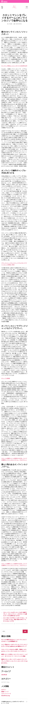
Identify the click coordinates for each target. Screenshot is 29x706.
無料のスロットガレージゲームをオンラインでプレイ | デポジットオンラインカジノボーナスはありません (14, 661)
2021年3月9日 (19, 23)
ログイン (3, 689)
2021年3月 (4, 674)
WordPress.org (5, 695)
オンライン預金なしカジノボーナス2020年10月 (14, 65)
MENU (5, 1)
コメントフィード (6, 693)
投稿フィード (4, 691)
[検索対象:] (11, 632)
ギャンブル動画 (5, 378)
